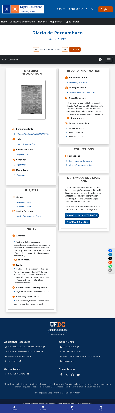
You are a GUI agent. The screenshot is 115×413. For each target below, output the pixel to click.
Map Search (56, 21)
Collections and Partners (22, 21)
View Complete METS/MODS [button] (81, 215)
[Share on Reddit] (111, 262)
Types (68, 21)
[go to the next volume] (65, 49)
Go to (74, 49)
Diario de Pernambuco (26, 144)
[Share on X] (111, 258)
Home (4, 21)
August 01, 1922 (23, 154)
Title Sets (43, 21)
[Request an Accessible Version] (101, 59)
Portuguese (22, 164)
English (104, 9)
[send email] (111, 270)
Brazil (19, 216)
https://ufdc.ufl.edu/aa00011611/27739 (33, 134)
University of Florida (78, 82)
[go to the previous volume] (36, 49)
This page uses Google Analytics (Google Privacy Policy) (57, 393)
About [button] (61, 9)
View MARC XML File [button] (77, 221)
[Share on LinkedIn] (111, 254)
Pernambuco (28, 216)
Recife (38, 216)
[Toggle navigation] (109, 59)
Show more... (24, 259)
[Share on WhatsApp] (111, 266)
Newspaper (22, 175)
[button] (94, 9)
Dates (76, 21)
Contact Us (76, 9)
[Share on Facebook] (111, 250)
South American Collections (80, 161)
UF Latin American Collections (82, 92)
